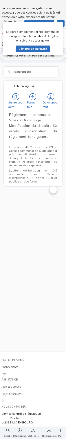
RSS (4, 374)
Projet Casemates (12, 394)
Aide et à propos (11, 386)
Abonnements (9, 367)
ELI (3, 401)
